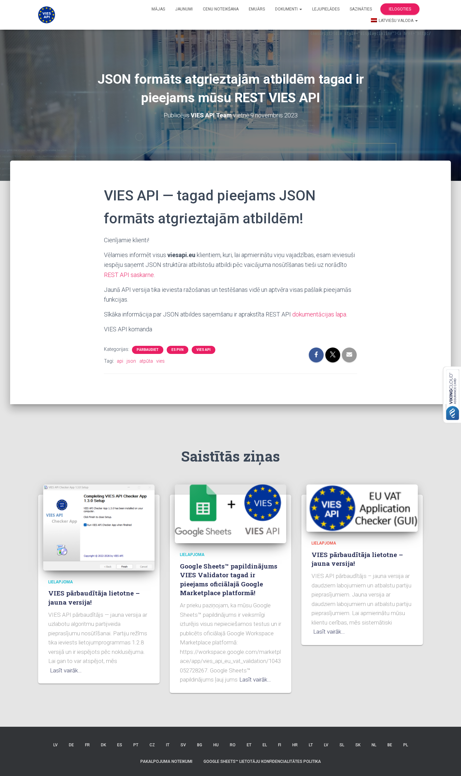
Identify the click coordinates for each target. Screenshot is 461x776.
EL (265, 745)
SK (357, 745)
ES (119, 745)
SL (342, 745)
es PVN (177, 350)
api (120, 361)
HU (216, 745)
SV (183, 745)
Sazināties (361, 9)
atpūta (146, 361)
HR (295, 745)
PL (405, 745)
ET (249, 745)
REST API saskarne (129, 274)
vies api (203, 350)
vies (160, 361)
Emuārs (257, 9)
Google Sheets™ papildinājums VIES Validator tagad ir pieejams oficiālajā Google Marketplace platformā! (228, 579)
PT (135, 745)
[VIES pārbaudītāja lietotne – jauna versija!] (99, 527)
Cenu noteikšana (221, 9)
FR (87, 745)
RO (233, 745)
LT (311, 745)
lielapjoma (60, 582)
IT (167, 745)
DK (103, 745)
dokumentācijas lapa (319, 314)
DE (71, 745)
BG (199, 745)
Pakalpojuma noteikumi (166, 761)
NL (374, 745)
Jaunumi (184, 9)
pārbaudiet (148, 350)
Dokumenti (287, 9)
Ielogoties (400, 9)
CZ (152, 745)
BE (389, 745)
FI (279, 745)
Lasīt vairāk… (66, 670)
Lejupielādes (326, 9)
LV (55, 745)
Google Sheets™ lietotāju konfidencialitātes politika (262, 761)
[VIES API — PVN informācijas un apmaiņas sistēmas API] (46, 14)
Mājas (158, 9)
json (131, 361)
